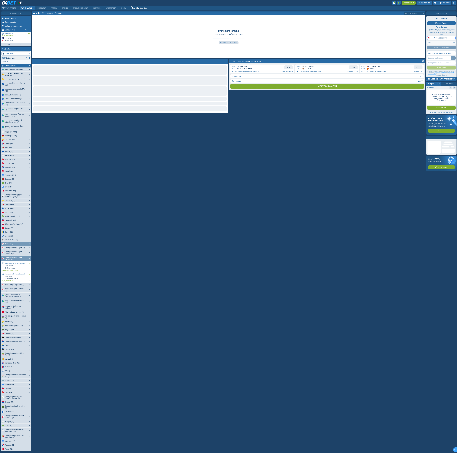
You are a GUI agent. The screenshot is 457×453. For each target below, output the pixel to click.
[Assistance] (454, 3)
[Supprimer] (225, 61)
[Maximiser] (29, 18)
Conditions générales (440, 72)
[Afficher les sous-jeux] (29, 270)
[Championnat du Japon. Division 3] (43, 13)
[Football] (38, 13)
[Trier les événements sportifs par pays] (29, 58)
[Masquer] (29, 65)
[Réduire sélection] (26, 58)
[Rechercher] (423, 13)
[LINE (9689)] (34, 13)
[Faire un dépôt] (399, 3)
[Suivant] (29, 30)
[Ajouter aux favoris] (29, 33)
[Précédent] (24, 30)
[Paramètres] (436, 3)
